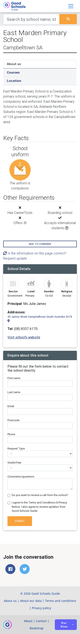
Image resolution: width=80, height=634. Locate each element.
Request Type (16, 448)
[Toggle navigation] (71, 6)
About (28, 621)
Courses (13, 72)
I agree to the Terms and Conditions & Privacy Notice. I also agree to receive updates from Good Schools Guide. (39, 506)
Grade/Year (14, 462)
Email (10, 406)
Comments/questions (20, 476)
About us (14, 64)
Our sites (64, 624)
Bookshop (37, 628)
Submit (20, 521)
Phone (11, 434)
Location (14, 81)
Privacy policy (41, 608)
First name (13, 378)
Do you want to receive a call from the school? (40, 495)
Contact (41, 621)
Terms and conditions (60, 601)
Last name (13, 392)
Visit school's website (23, 337)
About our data (31, 601)
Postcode (13, 420)
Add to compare (40, 244)
